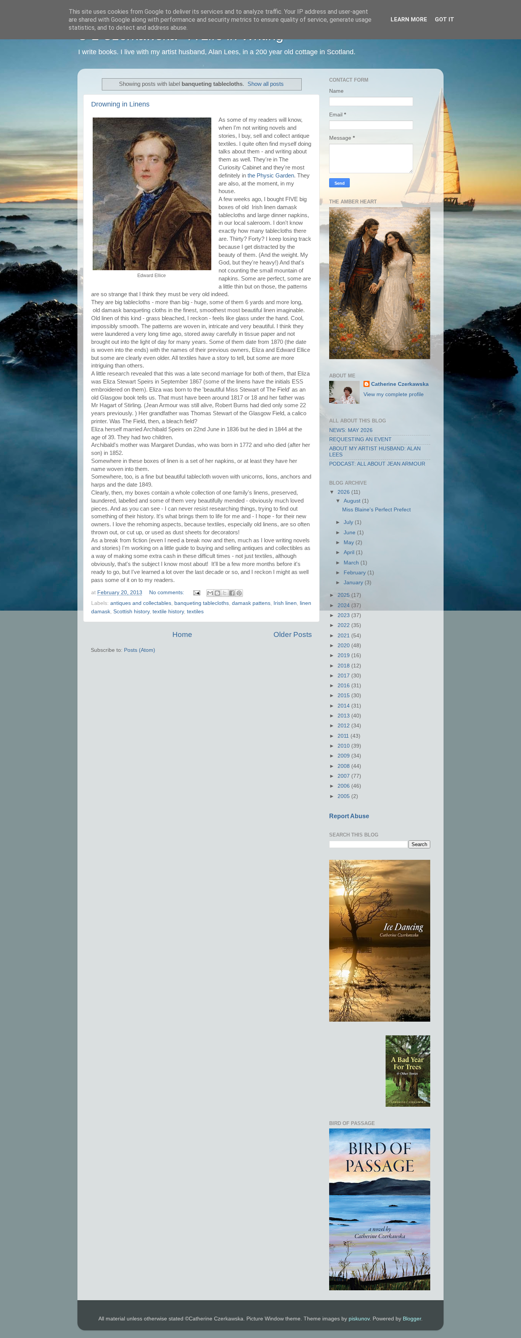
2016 (344, 685)
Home (182, 634)
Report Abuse (349, 816)
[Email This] (210, 593)
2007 (344, 776)
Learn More (409, 19)
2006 (344, 786)
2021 (344, 635)
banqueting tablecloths (201, 603)
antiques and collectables (140, 603)
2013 (344, 716)
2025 (344, 595)
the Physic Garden (271, 175)
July (349, 522)
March (352, 563)
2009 (344, 756)
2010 (344, 746)
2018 (344, 666)
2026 (344, 492)
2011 (344, 736)
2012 (344, 726)
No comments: (167, 592)
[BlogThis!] (217, 593)
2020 (344, 645)
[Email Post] (196, 592)
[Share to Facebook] (232, 593)
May (349, 542)
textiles (195, 611)
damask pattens (251, 603)
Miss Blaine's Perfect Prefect (376, 510)
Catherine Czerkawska (400, 384)
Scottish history (131, 611)
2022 (344, 625)
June (350, 532)
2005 (344, 796)
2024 (344, 605)
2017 (344, 676)
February (355, 573)
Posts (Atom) (139, 650)
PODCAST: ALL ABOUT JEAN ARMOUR (377, 464)
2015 (344, 695)
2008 (344, 766)
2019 (344, 655)
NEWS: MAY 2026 (351, 430)
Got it (444, 19)
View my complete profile (393, 394)
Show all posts (266, 84)
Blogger (412, 1319)
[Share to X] (224, 593)
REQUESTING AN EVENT (360, 439)
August (353, 501)
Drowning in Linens (120, 104)
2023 (344, 615)
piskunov (359, 1319)
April (350, 552)
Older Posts (292, 634)
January (354, 582)
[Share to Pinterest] (239, 593)
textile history (168, 611)
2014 (344, 706)
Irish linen (285, 603)
